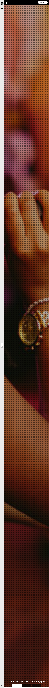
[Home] (2, 3)
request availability (42, 2)
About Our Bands (8, 1)
